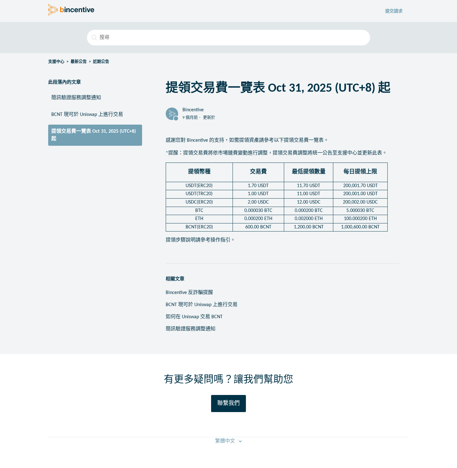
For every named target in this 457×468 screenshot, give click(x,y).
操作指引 (220, 240)
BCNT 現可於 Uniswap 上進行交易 (87, 114)
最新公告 (79, 62)
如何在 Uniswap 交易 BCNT (194, 316)
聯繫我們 (228, 403)
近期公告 (101, 62)
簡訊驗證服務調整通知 (76, 97)
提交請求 (394, 11)
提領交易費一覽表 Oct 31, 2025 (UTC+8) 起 (93, 135)
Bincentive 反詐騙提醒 (189, 292)
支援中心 (56, 62)
